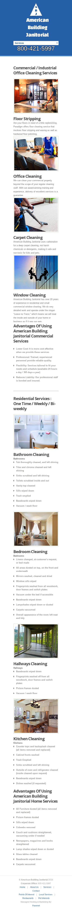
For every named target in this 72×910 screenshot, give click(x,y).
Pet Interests (44, 898)
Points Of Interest (26, 894)
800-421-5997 (36, 48)
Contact (36, 891)
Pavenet (36, 905)
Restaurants (27, 898)
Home (22, 887)
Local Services (45, 894)
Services (47, 887)
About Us (34, 887)
